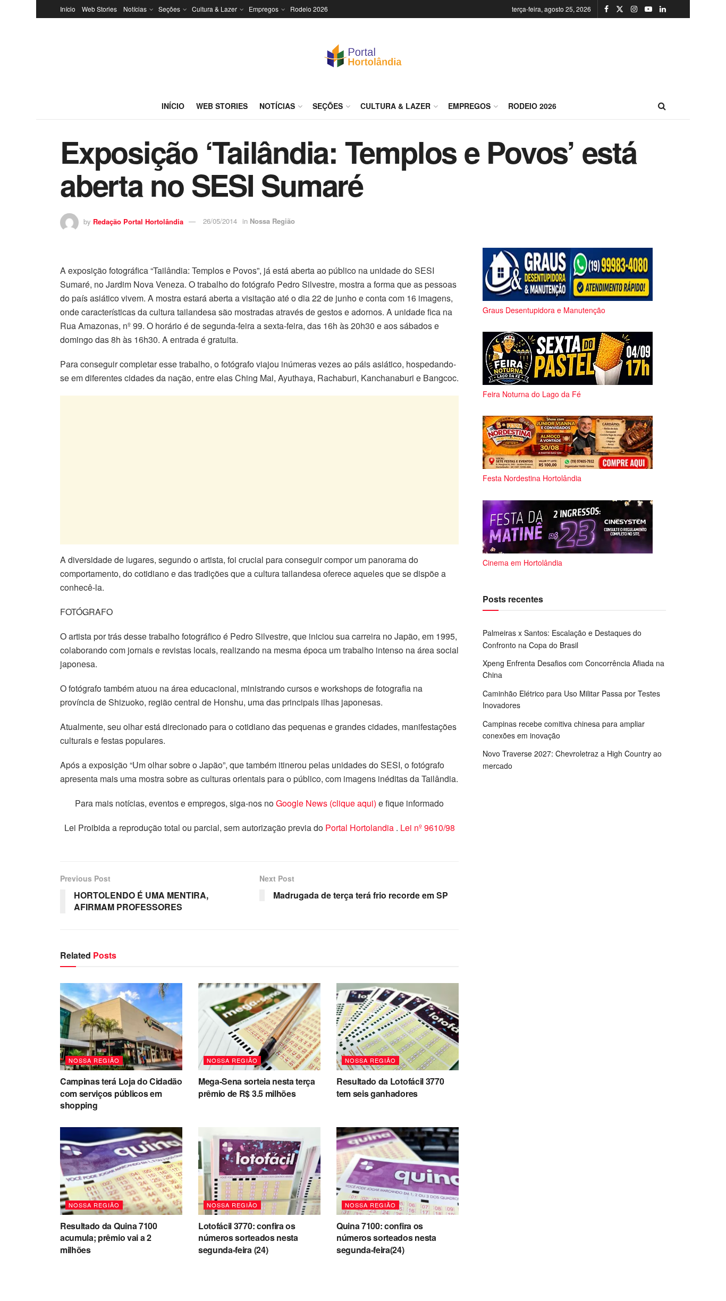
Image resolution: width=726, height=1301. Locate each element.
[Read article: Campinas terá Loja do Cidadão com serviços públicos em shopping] (121, 1026)
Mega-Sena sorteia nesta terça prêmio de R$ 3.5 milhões (256, 1087)
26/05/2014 (220, 221)
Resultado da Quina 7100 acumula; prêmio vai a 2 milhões (108, 1238)
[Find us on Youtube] (648, 9)
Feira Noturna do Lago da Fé (532, 394)
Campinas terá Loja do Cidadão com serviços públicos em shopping (121, 1093)
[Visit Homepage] (363, 55)
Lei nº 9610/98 (426, 827)
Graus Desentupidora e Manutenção (544, 310)
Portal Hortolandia (360, 827)
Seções (169, 8)
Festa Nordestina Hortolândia (532, 478)
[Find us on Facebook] (606, 9)
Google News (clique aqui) (326, 803)
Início (67, 8)
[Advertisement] (259, 470)
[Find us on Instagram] (634, 9)
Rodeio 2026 (309, 8)
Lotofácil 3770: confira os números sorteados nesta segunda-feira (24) (248, 1238)
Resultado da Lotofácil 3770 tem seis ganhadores (390, 1087)
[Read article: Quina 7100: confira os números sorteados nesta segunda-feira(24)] (397, 1170)
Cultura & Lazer (214, 8)
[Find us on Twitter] (619, 9)
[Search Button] (662, 106)
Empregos (263, 8)
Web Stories (99, 8)
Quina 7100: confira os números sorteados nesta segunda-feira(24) (386, 1238)
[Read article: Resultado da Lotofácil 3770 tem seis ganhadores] (397, 1026)
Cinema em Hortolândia (522, 562)
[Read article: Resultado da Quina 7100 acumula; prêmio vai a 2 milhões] (121, 1170)
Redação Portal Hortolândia (138, 221)
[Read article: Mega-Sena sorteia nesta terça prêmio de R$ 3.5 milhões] (259, 1026)
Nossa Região (272, 221)
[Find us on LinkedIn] (663, 9)
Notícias (135, 8)
